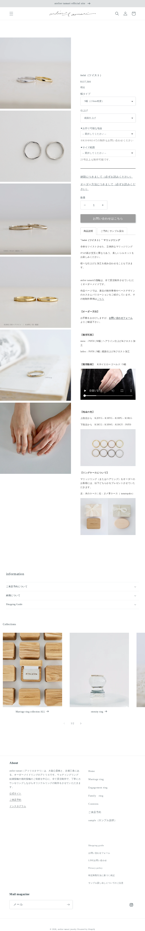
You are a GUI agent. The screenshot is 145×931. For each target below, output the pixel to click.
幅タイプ (85, 93)
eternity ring (97, 711)
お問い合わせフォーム (121, 318)
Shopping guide (96, 845)
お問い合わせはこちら (108, 218)
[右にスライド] (81, 723)
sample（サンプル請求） (102, 820)
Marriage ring (96, 779)
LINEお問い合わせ (97, 860)
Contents (93, 803)
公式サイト (15, 793)
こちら (100, 299)
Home (91, 771)
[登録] (68, 904)
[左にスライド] (64, 723)
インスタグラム (17, 806)
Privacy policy (95, 868)
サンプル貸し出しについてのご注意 (105, 883)
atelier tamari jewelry (67, 929)
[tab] (88, 231)
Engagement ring (98, 787)
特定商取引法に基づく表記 (101, 875)
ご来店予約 (15, 799)
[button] (11, 13)
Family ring (95, 795)
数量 (83, 197)
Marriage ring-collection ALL (30, 711)
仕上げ (84, 110)
